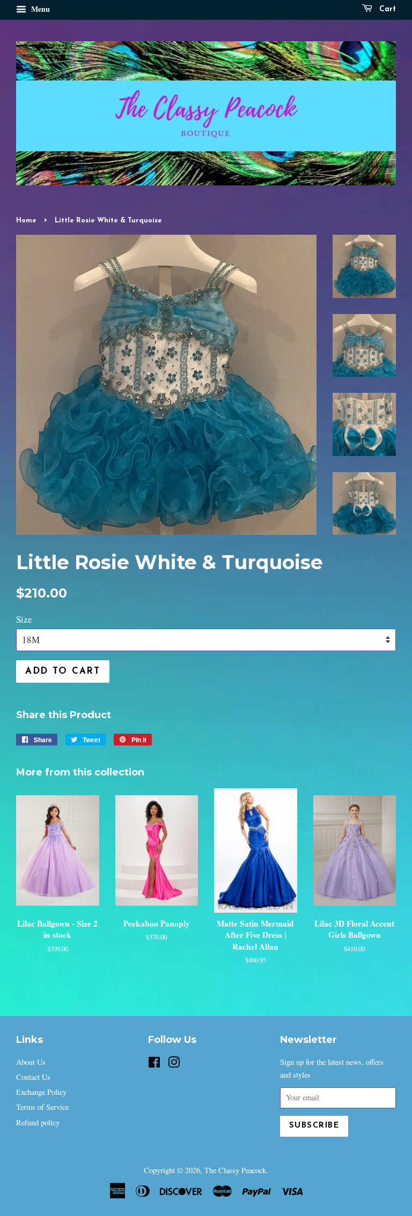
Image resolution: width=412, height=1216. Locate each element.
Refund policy (38, 1122)
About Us (31, 1062)
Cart (386, 9)
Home (26, 220)
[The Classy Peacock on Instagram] (174, 1064)
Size (24, 619)
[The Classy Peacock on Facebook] (154, 1064)
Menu (39, 8)
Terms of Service (42, 1107)
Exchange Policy (41, 1092)
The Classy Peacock (235, 1170)
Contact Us (33, 1077)
